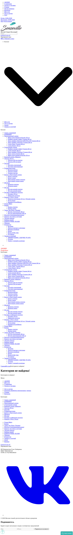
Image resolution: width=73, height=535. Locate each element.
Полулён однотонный (14, 165)
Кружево (10, 226)
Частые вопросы (9, 8)
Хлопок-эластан (13, 173)
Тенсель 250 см (8, 158)
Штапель (7, 183)
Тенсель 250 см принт (14, 162)
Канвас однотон (13, 207)
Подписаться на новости (41, 529)
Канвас (6, 205)
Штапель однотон (13, 184)
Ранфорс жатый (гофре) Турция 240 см (19, 139)
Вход (2, 21)
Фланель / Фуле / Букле (11, 197)
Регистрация (8, 21)
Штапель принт (12, 186)
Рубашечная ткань (9, 168)
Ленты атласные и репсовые (16, 228)
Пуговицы (11, 234)
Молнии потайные (13, 229)
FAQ (5, 15)
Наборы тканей (9, 220)
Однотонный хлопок (10, 147)
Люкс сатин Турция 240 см (16, 154)
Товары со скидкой (10, 126)
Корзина (6, 441)
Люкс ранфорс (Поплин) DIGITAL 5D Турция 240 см (24, 141)
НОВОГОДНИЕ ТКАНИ (12, 221)
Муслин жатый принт (14, 191)
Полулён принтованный (15, 166)
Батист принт (12, 178)
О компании (8, 4)
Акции (6, 125)
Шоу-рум (7, 12)
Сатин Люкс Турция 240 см (16, 144)
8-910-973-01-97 (5, 35)
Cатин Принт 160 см (14, 145)
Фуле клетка (11, 200)
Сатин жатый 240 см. (14, 150)
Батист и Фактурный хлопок (13, 174)
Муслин (6, 187)
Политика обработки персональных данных (17, 390)
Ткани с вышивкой (10, 133)
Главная (3, 366)
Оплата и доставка (10, 5)
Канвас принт (12, 208)
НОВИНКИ (8, 134)
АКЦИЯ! (7, 2)
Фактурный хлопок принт (16, 181)
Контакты (7, 10)
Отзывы (6, 7)
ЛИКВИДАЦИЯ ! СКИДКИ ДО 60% (19, 237)
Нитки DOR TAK (13, 233)
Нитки (10, 231)
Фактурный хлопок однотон (16, 179)
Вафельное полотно (14, 195)
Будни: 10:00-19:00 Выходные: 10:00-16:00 (8, 19)
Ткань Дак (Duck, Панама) (12, 210)
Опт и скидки (8, 13)
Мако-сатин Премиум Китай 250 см (19, 137)
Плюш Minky (8, 203)
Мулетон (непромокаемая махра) (14, 215)
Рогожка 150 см (12, 194)
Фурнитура (7, 224)
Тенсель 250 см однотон (15, 160)
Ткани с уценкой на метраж (16, 241)
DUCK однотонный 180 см (16, 212)
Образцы (7, 223)
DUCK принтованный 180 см (17, 213)
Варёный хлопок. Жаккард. (12, 157)
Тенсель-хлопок (12, 171)
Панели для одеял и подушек (13, 216)
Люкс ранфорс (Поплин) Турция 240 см (20, 142)
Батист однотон (12, 176)
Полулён (7, 163)
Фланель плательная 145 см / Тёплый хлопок (21, 199)
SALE (6, 440)
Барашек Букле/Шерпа (14, 202)
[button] (67, 533)
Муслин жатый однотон (15, 189)
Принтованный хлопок (11, 136)
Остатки (10, 239)
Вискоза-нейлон (13, 170)
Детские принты (9, 218)
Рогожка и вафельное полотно (13, 192)
